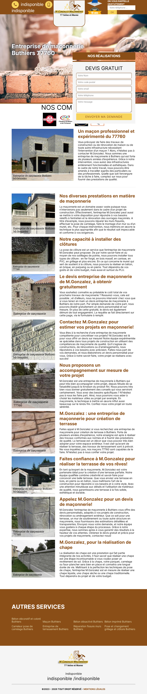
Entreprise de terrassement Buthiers (55, 628)
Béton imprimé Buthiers (118, 621)
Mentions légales (94, 689)
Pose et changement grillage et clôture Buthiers (120, 628)
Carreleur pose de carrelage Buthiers (22, 628)
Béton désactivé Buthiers (88, 621)
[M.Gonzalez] (69, 13)
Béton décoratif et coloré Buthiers (26, 620)
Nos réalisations (104, 56)
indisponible (31, 4)
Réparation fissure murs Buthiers (87, 628)
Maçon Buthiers (52, 621)
